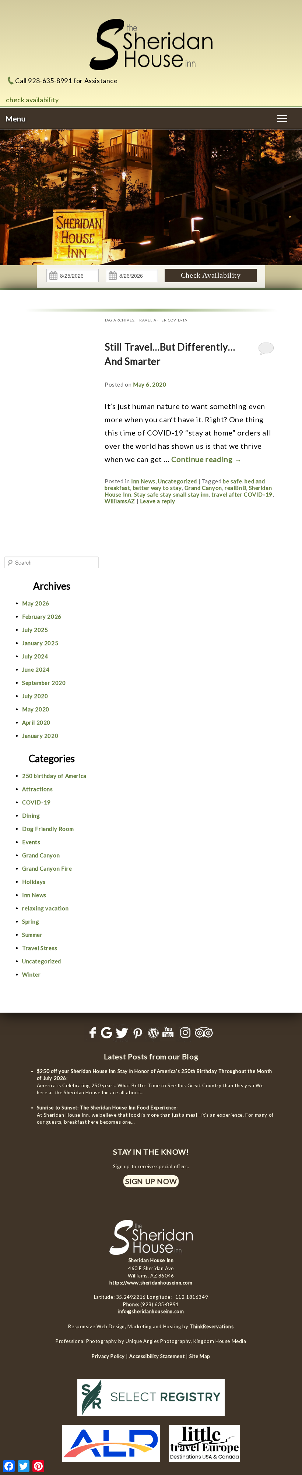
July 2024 (35, 656)
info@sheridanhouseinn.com (151, 1311)
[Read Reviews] (204, 1033)
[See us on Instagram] (184, 1033)
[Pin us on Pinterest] (136, 1033)
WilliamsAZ (120, 501)
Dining (31, 815)
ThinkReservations (211, 1326)
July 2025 (35, 629)
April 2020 (36, 722)
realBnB (235, 487)
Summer (32, 934)
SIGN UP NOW (151, 1181)
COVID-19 (36, 802)
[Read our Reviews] (105, 1033)
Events (31, 842)
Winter (31, 974)
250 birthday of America (54, 775)
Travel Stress (39, 948)
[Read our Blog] (152, 1033)
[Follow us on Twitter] (121, 1033)
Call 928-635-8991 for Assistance (66, 81)
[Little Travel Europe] (204, 1464)
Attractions (37, 789)
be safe (232, 481)
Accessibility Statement (157, 1356)
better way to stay (157, 487)
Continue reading (206, 459)
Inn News (143, 481)
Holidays (34, 881)
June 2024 (35, 669)
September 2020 (44, 682)
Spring (30, 921)
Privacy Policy (108, 1356)
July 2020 (35, 696)
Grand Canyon (203, 487)
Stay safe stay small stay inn (171, 494)
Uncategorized (177, 481)
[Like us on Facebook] (92, 1033)
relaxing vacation (45, 908)
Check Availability (211, 275)
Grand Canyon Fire (47, 868)
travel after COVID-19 (242, 494)
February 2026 (42, 616)
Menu (15, 118)
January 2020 (40, 735)
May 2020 (35, 709)
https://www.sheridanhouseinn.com (150, 1283)
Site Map (199, 1356)
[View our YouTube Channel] (168, 1033)
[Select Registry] (151, 1418)
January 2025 (40, 643)
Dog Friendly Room (48, 828)
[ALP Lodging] (111, 1464)
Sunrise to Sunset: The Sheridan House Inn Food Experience (106, 1107)
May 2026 (35, 603)
